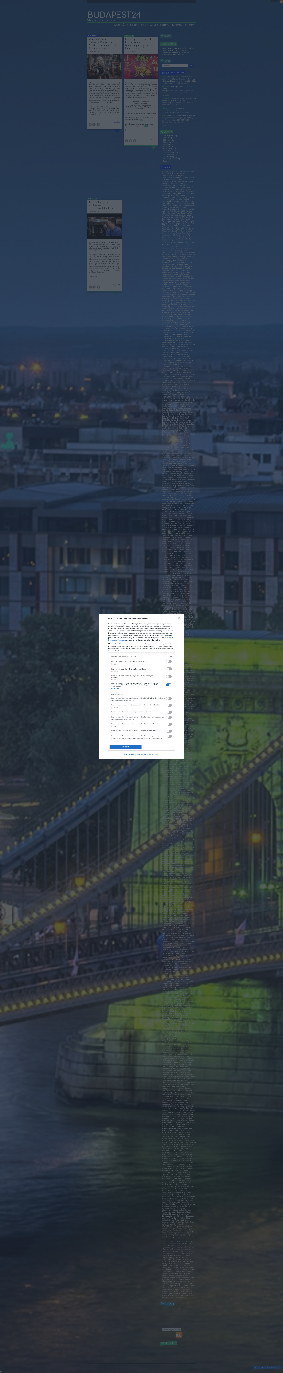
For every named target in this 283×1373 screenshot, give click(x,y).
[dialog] (141, 686)
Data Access (141, 755)
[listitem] (141, 656)
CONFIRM (125, 747)
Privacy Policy (154, 755)
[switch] (169, 661)
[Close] (180, 618)
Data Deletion (129, 755)
